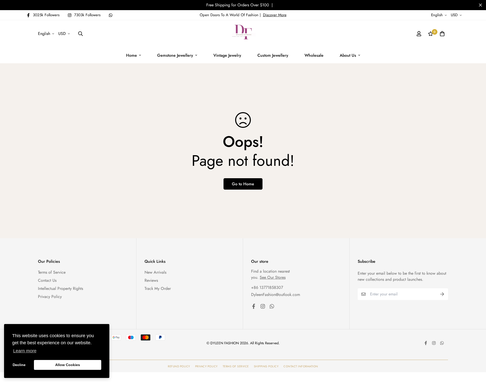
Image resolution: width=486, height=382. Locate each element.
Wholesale (314, 55)
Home (131, 55)
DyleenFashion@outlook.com (275, 294)
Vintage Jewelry (227, 55)
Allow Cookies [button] (67, 365)
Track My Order (158, 288)
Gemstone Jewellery (175, 55)
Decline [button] (19, 365)
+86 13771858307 (267, 287)
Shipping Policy (266, 366)
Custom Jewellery (272, 55)
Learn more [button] (24, 350)
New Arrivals (155, 272)
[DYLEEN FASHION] (243, 33)
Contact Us (47, 280)
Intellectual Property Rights (60, 288)
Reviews (151, 280)
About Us (348, 55)
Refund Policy (179, 366)
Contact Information (301, 366)
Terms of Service (52, 272)
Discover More (275, 15)
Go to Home (243, 184)
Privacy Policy (50, 296)
